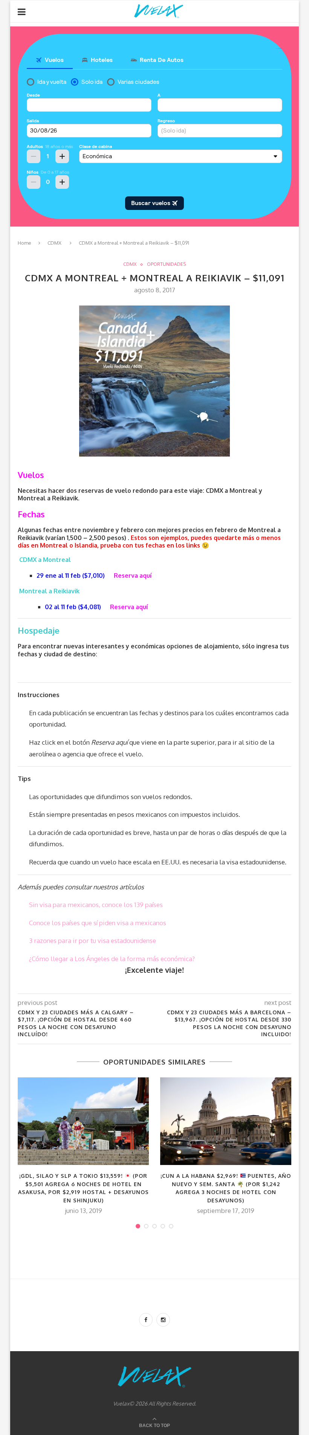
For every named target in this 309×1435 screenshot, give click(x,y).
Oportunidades (166, 264)
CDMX (54, 243)
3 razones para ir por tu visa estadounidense (92, 940)
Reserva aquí (132, 575)
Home (24, 243)
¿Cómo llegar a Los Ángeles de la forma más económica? (112, 959)
